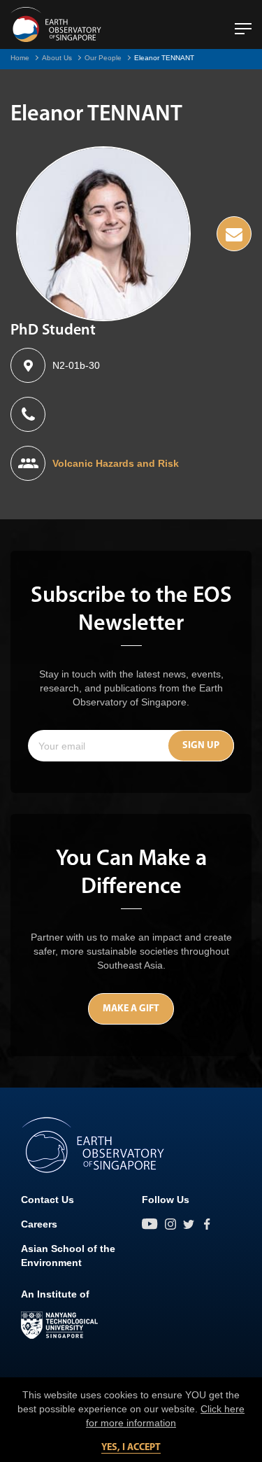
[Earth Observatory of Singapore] (55, 24)
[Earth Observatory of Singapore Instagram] (170, 1224)
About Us (57, 58)
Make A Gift (131, 1009)
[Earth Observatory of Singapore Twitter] (188, 1224)
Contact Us (47, 1199)
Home (19, 58)
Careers (39, 1224)
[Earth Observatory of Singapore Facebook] (206, 1224)
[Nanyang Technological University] (59, 1326)
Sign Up (200, 745)
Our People (103, 58)
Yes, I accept (131, 1447)
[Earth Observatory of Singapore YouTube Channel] (150, 1224)
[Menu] (243, 23)
